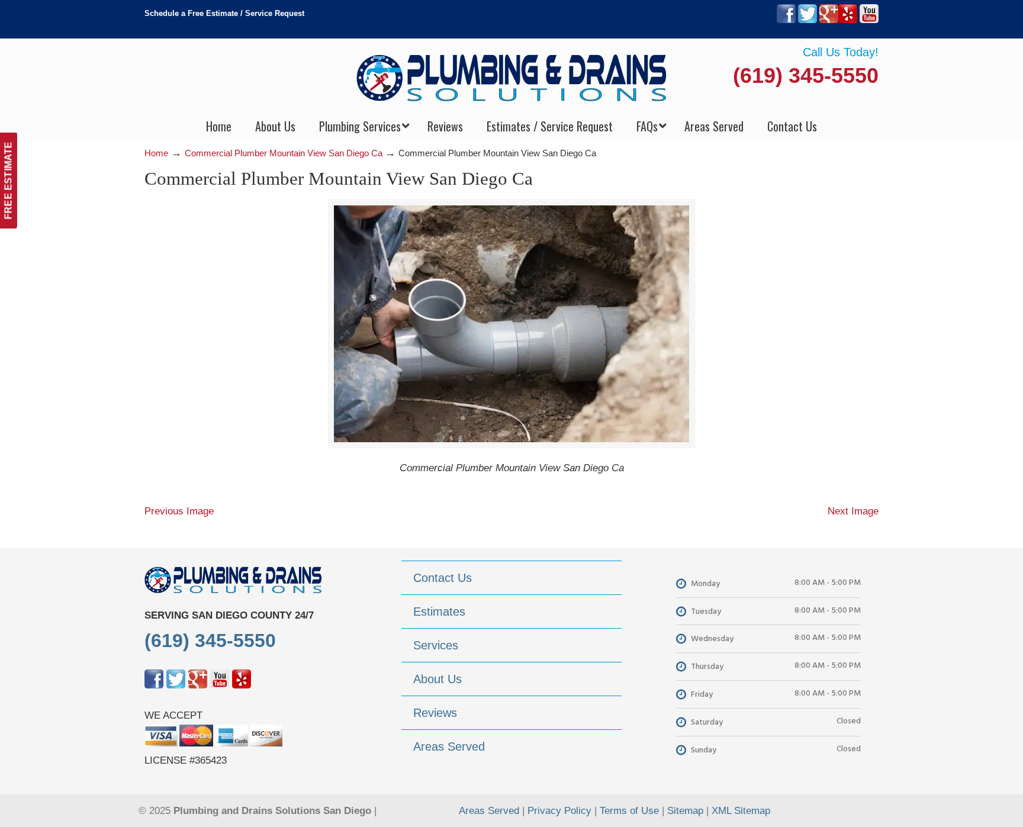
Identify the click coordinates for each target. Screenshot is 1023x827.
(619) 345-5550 (806, 75)
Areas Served (489, 810)
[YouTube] (869, 20)
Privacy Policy (559, 810)
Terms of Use (629, 810)
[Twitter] (807, 20)
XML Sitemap (741, 810)
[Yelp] (847, 20)
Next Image (853, 511)
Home (156, 153)
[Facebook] (786, 20)
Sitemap (685, 810)
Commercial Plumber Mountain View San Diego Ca (283, 153)
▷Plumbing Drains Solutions (511, 77)
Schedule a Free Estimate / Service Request (224, 13)
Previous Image (179, 511)
